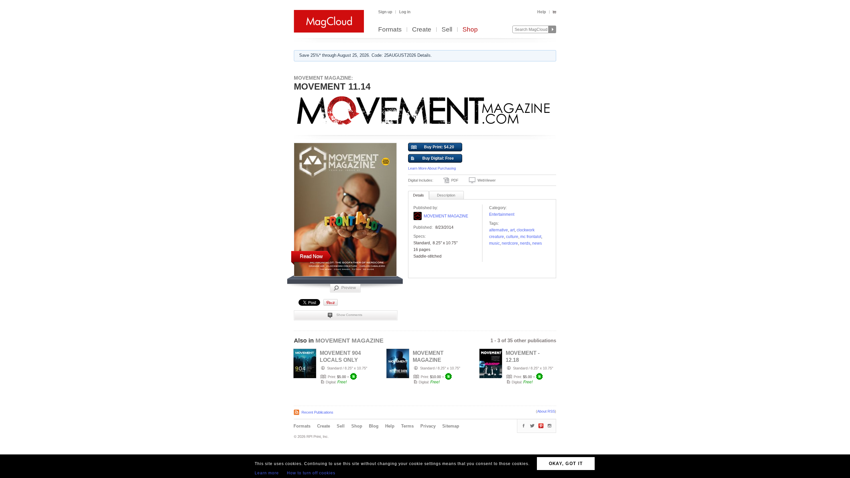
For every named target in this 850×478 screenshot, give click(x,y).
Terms (407, 426)
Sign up (385, 12)
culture (512, 236)
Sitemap (450, 426)
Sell (447, 30)
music (494, 243)
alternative (498, 230)
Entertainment (501, 214)
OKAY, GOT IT (566, 463)
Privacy (428, 426)
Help (541, 12)
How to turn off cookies (311, 473)
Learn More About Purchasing (432, 168)
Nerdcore (510, 243)
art (512, 230)
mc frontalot (530, 236)
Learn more (267, 473)
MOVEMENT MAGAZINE (446, 216)
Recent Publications (317, 412)
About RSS (546, 411)
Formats (390, 30)
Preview (348, 287)
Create (421, 30)
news (537, 243)
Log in (404, 12)
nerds (525, 243)
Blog (374, 426)
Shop (470, 30)
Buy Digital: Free (438, 158)
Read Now (311, 256)
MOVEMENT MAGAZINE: (323, 78)
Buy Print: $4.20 (439, 147)
